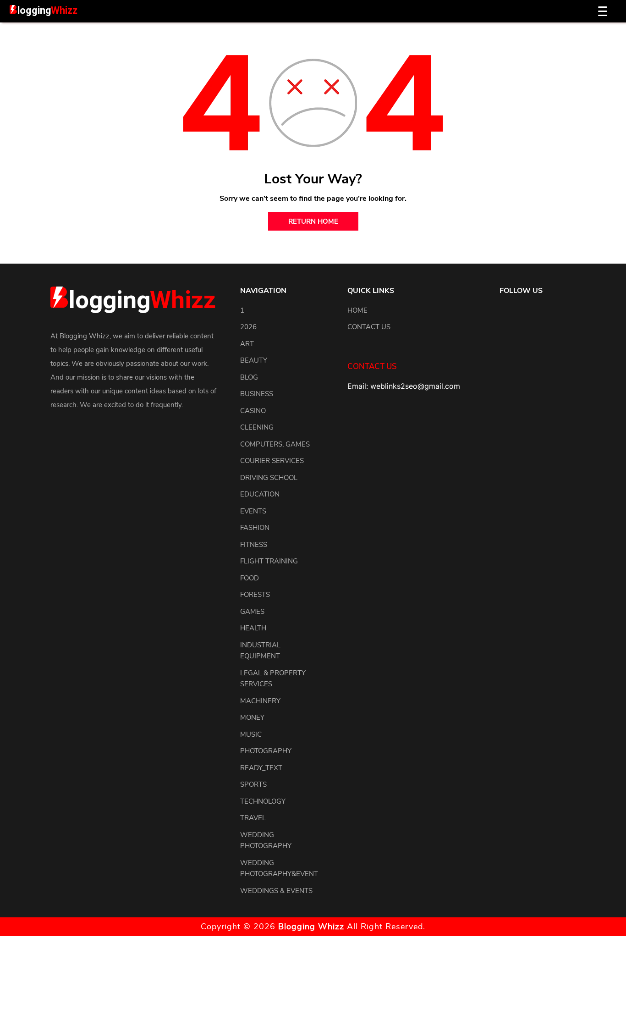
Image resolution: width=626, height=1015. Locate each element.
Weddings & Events (276, 890)
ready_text (261, 767)
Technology (263, 801)
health (253, 628)
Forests (255, 594)
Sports (253, 784)
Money (252, 717)
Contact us (368, 326)
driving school (268, 477)
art (247, 343)
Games (252, 611)
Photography (265, 751)
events (253, 511)
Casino (253, 410)
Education (260, 494)
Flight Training (269, 561)
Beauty (253, 360)
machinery (260, 701)
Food (249, 578)
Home (357, 310)
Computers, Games (275, 444)
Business (256, 393)
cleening (257, 427)
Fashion (254, 527)
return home (313, 221)
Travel (253, 817)
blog (249, 377)
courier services (272, 460)
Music (251, 734)
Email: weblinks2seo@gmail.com (403, 386)
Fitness (253, 544)
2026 (248, 326)
